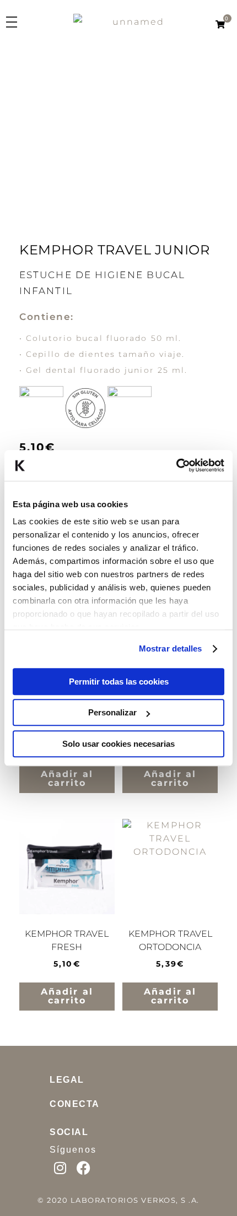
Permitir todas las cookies (119, 681)
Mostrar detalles (170, 648)
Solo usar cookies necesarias (118, 743)
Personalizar (112, 712)
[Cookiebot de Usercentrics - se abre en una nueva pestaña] (176, 465)
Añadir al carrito (67, 810)
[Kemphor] (149, 27)
